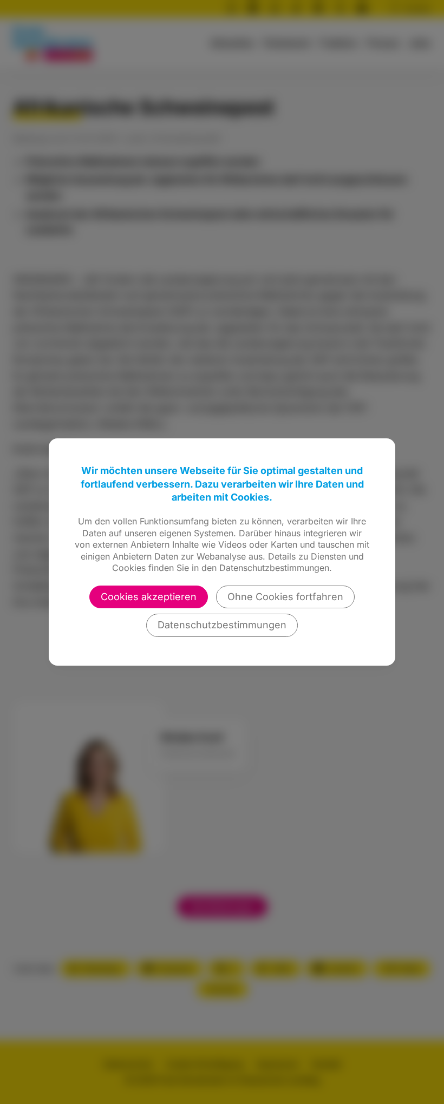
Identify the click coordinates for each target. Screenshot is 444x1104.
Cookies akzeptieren (149, 596)
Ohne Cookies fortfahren (285, 596)
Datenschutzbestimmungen (222, 624)
